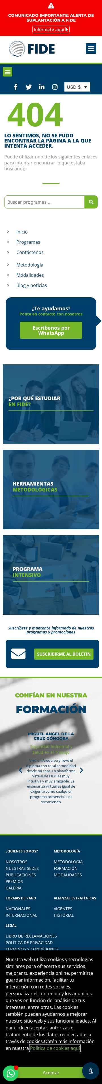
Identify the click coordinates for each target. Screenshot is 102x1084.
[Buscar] (91, 201)
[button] (91, 48)
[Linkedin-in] (41, 86)
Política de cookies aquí (55, 1048)
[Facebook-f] (15, 86)
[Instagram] (55, 86)
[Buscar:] (44, 201)
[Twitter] (28, 86)
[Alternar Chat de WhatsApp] (10, 1073)
